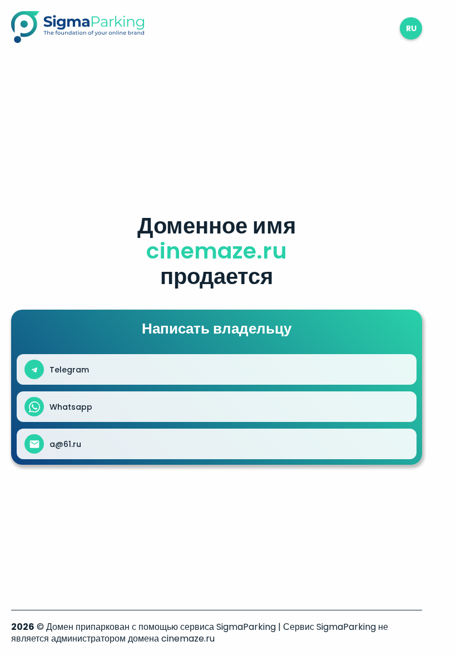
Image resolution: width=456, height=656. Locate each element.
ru (411, 28)
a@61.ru (65, 444)
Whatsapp (70, 406)
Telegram (69, 369)
